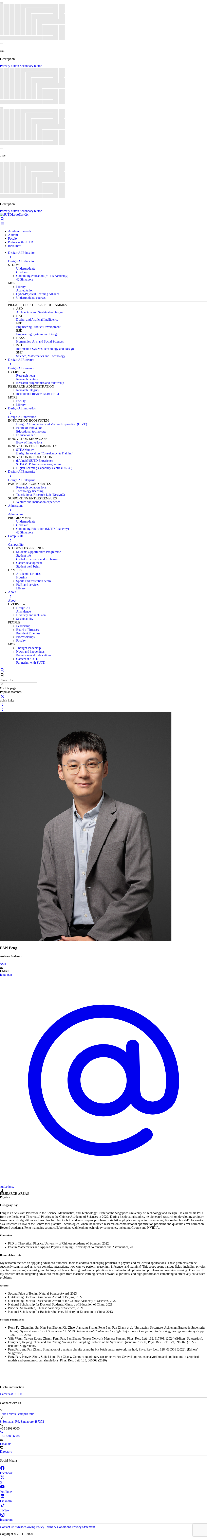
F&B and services (27, 584)
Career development (29, 562)
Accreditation (24, 290)
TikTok (4, 1510)
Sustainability (24, 618)
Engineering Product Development (38, 327)
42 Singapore (24, 279)
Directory (6, 1451)
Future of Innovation (29, 427)
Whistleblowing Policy (30, 1527)
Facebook (6, 1473)
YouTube (6, 1491)
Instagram (6, 1519)
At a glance (23, 611)
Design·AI (23, 607)
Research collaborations (31, 487)
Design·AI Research (21, 368)
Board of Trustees (27, 629)
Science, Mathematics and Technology (40, 356)
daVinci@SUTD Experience (34, 460)
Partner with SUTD (20, 242)
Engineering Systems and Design (37, 334)
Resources (14, 245)
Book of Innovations (29, 442)
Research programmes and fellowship (40, 382)
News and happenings (30, 651)
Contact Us (7, 1527)
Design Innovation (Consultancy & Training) (44, 453)
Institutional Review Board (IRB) (37, 393)
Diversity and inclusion (31, 615)
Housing (21, 577)
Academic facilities (28, 573)
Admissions (15, 514)
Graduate (22, 272)
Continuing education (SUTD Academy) (42, 275)
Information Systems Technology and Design (45, 348)
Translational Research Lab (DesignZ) (40, 494)
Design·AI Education (21, 261)
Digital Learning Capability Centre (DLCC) (44, 468)
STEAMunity (25, 449)
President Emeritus (28, 633)
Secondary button (31, 65)
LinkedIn (6, 1501)
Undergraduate (25, 268)
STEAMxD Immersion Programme (38, 464)
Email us (5, 1444)
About (12, 600)
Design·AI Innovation (22, 417)
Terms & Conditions (58, 1527)
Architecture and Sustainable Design (39, 312)
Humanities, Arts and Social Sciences (40, 341)
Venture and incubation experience (38, 502)
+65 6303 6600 (10, 1436)
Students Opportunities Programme (38, 552)
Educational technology (31, 431)
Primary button (10, 65)
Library (21, 286)
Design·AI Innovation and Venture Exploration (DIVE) (51, 424)
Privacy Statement (83, 1527)
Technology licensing (29, 491)
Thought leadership (28, 648)
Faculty (13, 238)
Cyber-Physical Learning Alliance (37, 294)
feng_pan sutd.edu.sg (7, 1080)
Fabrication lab (25, 435)
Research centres (27, 379)
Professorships (25, 637)
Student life (23, 555)
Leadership (23, 626)
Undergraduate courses (30, 297)
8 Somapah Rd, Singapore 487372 (22, 1421)
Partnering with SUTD (30, 662)
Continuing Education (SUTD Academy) (42, 528)
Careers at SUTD (27, 659)
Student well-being (28, 566)
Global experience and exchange (37, 559)
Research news (25, 375)
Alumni (13, 235)
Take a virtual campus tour (17, 1414)
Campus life (15, 544)
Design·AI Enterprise (21, 480)
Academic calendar (20, 231)
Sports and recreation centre (34, 581)
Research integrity (27, 390)
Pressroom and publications (33, 655)
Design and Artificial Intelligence (37, 319)
